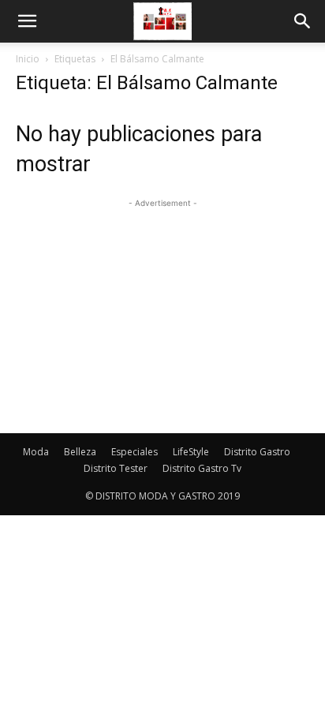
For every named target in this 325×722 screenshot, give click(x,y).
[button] (27, 21)
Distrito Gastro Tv (201, 468)
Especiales (134, 451)
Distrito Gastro (257, 451)
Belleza (80, 451)
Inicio (27, 58)
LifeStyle (191, 451)
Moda (36, 451)
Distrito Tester (116, 468)
